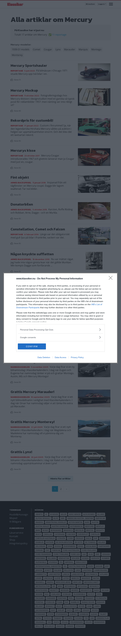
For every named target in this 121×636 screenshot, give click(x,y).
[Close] (111, 279)
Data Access (60, 357)
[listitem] (60, 329)
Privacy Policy (77, 357)
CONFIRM (32, 346)
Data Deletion (43, 357)
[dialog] (60, 318)
